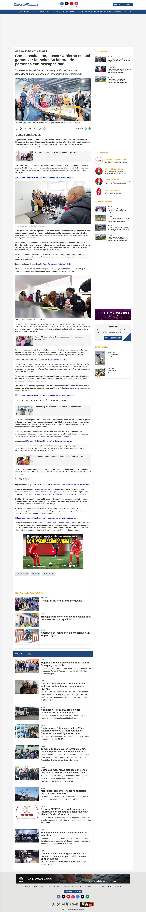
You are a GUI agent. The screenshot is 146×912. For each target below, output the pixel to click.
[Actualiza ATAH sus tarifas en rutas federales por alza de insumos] (27, 714)
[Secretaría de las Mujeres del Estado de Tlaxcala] (99, 161)
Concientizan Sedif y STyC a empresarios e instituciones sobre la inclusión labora (60, 485)
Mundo (42, 11)
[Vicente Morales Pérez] (99, 181)
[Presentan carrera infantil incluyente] (27, 604)
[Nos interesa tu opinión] (73, 879)
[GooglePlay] (87, 896)
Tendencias (88, 11)
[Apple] (82, 896)
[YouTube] (71, 3)
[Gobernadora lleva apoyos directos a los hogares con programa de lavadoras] (100, 209)
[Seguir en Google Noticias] (89, 128)
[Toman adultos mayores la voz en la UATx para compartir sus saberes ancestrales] (27, 754)
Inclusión (35, 574)
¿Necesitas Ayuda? (73, 892)
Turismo (110, 11)
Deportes (118, 11)
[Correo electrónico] (34, 128)
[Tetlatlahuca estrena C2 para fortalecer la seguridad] (27, 838)
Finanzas (49, 11)
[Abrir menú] (14, 11)
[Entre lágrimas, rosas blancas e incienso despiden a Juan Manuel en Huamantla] (27, 775)
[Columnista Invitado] (99, 192)
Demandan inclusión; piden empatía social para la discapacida (49, 441)
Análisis (57, 11)
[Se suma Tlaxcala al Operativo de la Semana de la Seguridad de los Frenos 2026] (100, 228)
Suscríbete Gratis (113, 338)
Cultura (80, 11)
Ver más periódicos (122, 5)
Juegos (126, 11)
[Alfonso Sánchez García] (99, 171)
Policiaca (27, 11)
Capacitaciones (22, 574)
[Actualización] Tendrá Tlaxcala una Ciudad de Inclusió (51, 264)
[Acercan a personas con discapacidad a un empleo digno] (27, 636)
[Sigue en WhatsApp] (85, 128)
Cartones (65, 11)
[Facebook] (62, 3)
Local (21, 11)
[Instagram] (76, 3)
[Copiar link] (39, 128)
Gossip (72, 11)
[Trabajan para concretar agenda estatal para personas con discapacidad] (27, 620)
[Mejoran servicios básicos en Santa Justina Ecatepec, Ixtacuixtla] (27, 668)
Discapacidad (48, 574)
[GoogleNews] (78, 896)
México (35, 11)
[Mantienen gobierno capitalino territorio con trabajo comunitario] (27, 795)
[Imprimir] (44, 128)
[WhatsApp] (26, 128)
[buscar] (131, 12)
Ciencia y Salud (99, 11)
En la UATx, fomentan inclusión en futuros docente (49, 359)
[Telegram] (30, 128)
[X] (67, 3)
